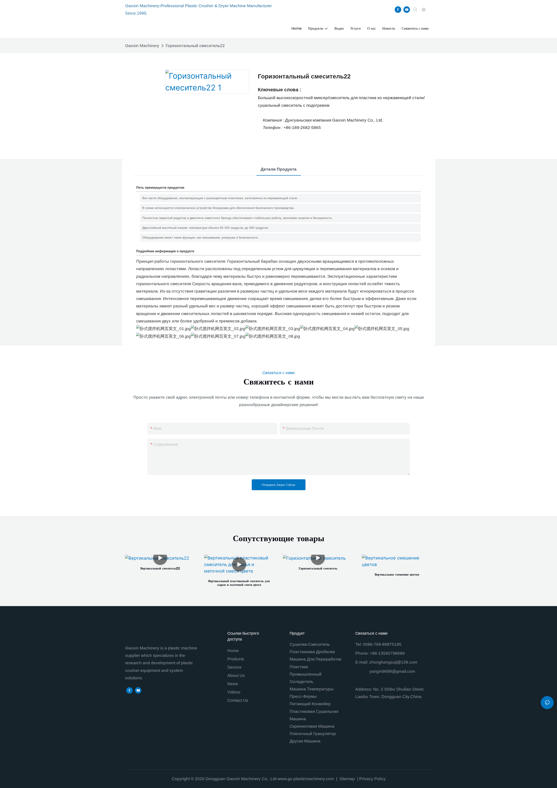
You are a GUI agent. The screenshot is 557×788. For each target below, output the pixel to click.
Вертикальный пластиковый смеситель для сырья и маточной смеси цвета (239, 583)
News (232, 683)
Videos (233, 692)
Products (235, 659)
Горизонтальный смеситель (318, 568)
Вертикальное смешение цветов (397, 574)
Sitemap (347, 778)
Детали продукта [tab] (279, 169)
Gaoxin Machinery (142, 45)
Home (233, 650)
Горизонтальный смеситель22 (195, 45)
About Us (236, 675)
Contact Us (237, 700)
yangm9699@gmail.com (392, 671)
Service (234, 667)
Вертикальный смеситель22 (160, 568)
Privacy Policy (372, 778)
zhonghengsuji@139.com (393, 662)
